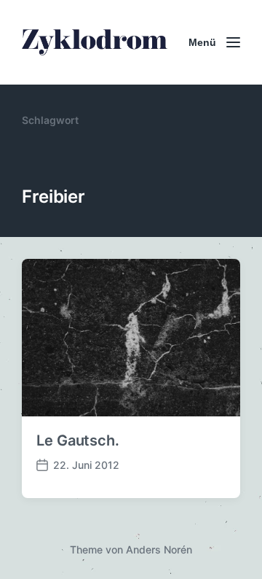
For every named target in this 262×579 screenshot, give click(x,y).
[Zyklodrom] (94, 42)
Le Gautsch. (77, 440)
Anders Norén (159, 549)
